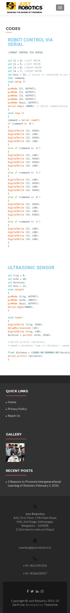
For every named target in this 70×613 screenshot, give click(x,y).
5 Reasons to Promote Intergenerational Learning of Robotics (34, 483)
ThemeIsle (51, 604)
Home (12, 402)
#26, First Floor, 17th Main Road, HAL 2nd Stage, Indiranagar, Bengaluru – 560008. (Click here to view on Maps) (35, 521)
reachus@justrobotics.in (35, 547)
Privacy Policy (17, 409)
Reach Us (14, 415)
